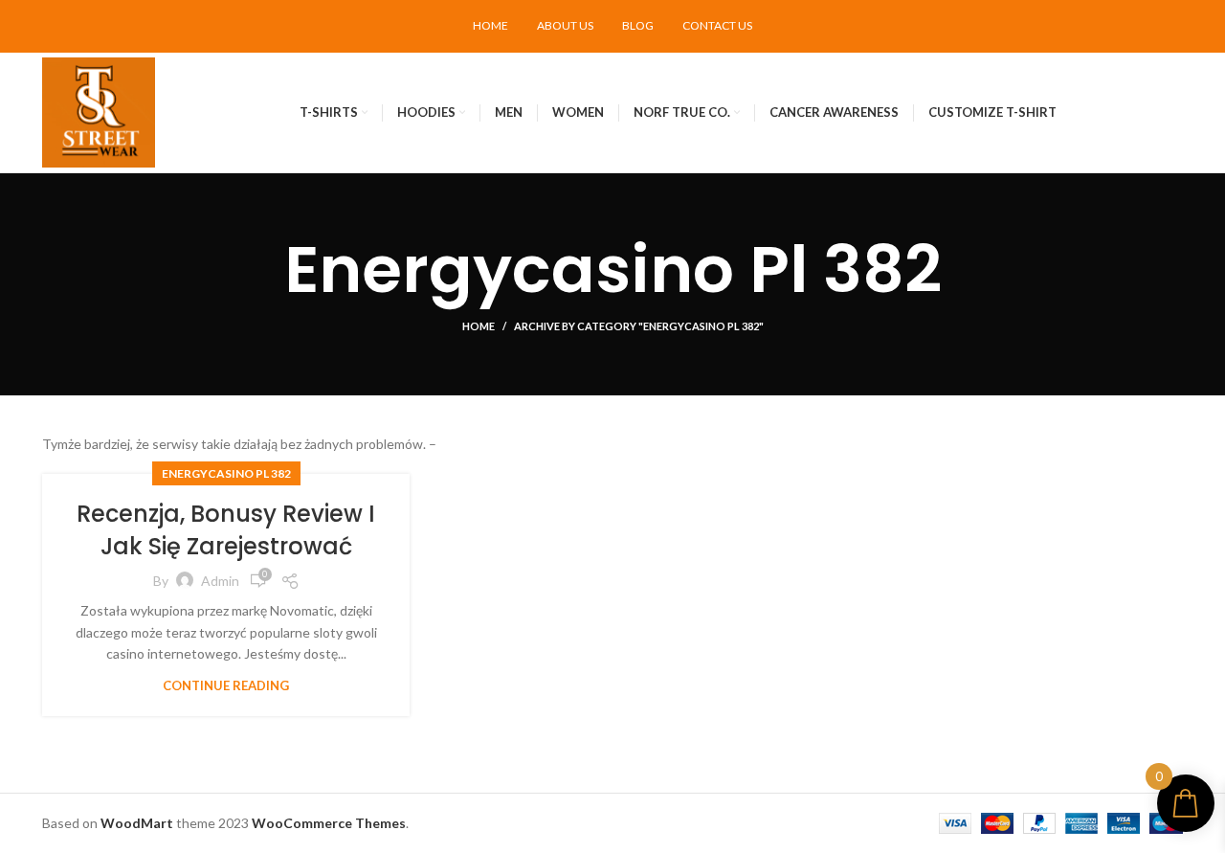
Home (478, 326)
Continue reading (226, 686)
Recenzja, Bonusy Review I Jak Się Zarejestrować (226, 530)
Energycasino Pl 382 (226, 473)
